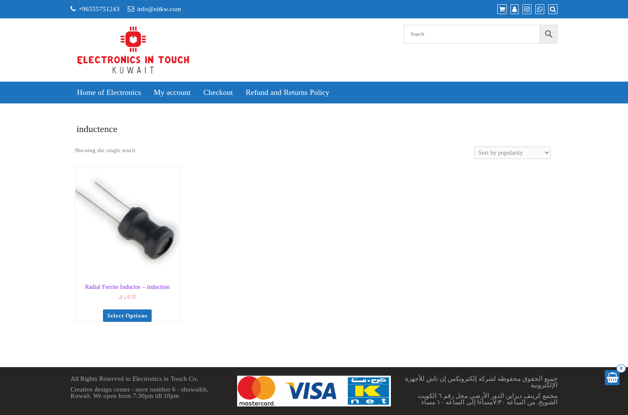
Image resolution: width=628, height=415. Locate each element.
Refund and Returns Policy (287, 92)
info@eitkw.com (159, 9)
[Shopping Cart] (612, 377)
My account (172, 92)
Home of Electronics (109, 92)
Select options (127, 315)
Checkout (218, 92)
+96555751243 (99, 9)
